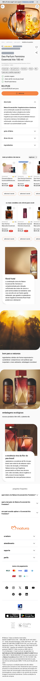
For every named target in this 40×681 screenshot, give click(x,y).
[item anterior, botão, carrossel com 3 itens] (3, 2)
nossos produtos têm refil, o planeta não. (16, 417)
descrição (7, 102)
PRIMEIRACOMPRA (28, 2)
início (3, 42)
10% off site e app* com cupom (12, 2)
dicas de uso (8, 138)
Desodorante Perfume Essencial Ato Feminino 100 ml (16, 63)
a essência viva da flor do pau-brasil (16, 457)
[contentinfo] (14, 177)
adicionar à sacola (9, 193)
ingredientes (8, 145)
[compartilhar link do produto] (36, 53)
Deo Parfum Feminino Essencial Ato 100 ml (13, 58)
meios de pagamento (20, 566)
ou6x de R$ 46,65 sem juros (10, 88)
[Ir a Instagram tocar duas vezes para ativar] (13, 588)
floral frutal (10, 279)
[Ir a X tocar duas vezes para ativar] (20, 588)
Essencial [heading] (5, 176)
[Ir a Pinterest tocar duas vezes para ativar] (13, 594)
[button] (36, 47)
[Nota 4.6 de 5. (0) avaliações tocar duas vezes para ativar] (17, 46)
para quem (17, 42)
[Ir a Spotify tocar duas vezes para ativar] (20, 594)
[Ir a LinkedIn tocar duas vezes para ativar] (26, 594)
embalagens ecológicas (12, 413)
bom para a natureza (11, 353)
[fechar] (37, 2)
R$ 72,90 (20, 229)
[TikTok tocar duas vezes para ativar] (26, 588)
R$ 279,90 (6, 86)
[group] (18, 2)
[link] (9, 180)
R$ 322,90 (5, 229)
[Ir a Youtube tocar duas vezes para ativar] (33, 588)
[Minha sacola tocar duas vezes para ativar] (37, 6)
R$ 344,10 (5, 183)
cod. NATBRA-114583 (7, 65)
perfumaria (9, 42)
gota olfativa (8, 131)
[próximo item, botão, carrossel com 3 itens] (33, 2)
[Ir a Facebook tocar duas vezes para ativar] (7, 588)
